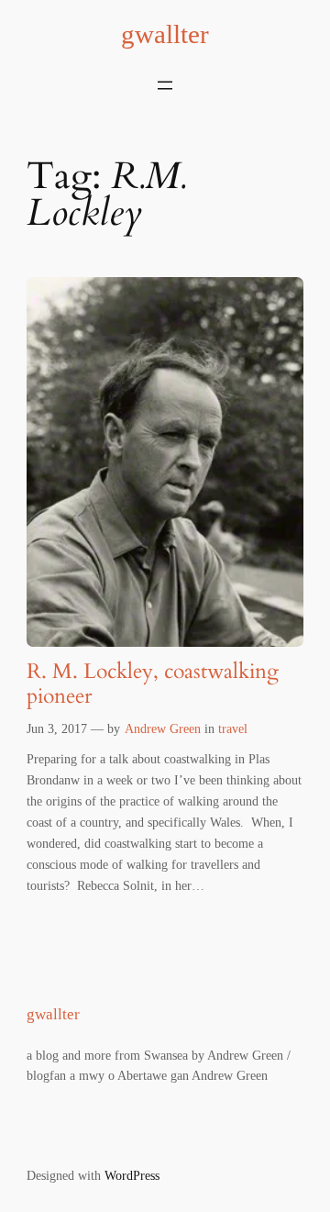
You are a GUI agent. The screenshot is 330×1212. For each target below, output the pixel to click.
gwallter (165, 34)
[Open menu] (165, 85)
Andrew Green (163, 728)
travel (233, 728)
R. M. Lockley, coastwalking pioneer (153, 684)
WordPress (132, 1175)
